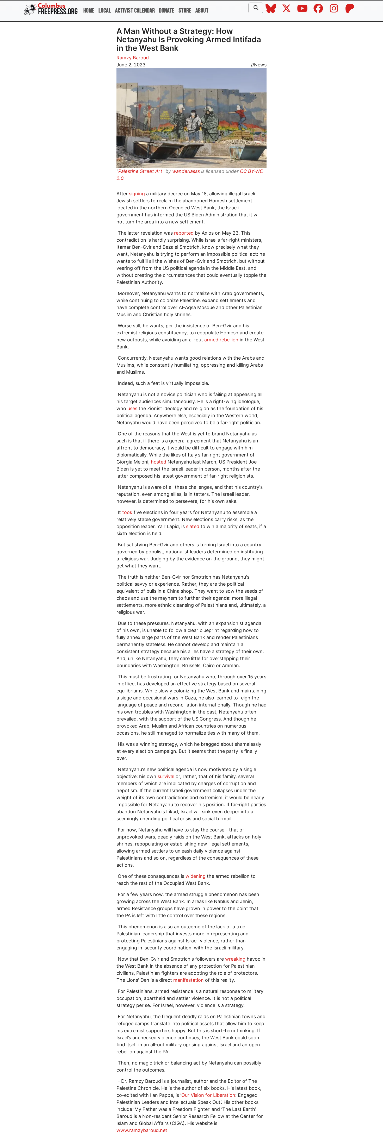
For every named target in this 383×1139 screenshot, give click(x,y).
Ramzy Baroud (132, 57)
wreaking (234, 959)
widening (195, 876)
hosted (158, 462)
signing (136, 193)
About (201, 10)
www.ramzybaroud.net (141, 1130)
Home (88, 10)
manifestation (188, 980)
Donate (166, 10)
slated (192, 526)
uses (131, 408)
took (126, 512)
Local (104, 10)
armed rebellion (220, 339)
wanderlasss (186, 171)
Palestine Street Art (140, 171)
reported (183, 233)
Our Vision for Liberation (208, 1095)
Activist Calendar (135, 10)
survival (165, 776)
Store (184, 10)
